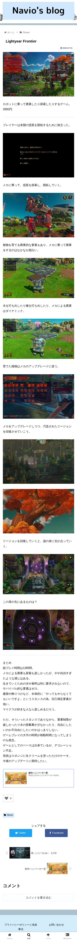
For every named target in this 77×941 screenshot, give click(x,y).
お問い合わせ (56, 924)
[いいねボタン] (6, 798)
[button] (69, 543)
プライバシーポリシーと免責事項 (20, 927)
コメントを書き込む (38, 897)
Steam (10, 815)
